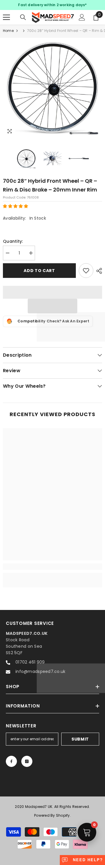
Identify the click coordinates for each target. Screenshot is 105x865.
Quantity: (13, 241)
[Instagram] (26, 761)
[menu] (6, 17)
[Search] (23, 17)
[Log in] (82, 17)
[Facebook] (11, 761)
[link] (52, 566)
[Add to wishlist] (86, 270)
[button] (16, 206)
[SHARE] (97, 271)
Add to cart (39, 270)
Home (8, 30)
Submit (80, 739)
